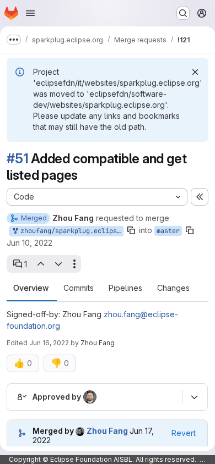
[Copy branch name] (131, 230)
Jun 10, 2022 (29, 242)
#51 (17, 159)
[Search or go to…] (183, 13)
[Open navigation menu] (30, 13)
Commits (78, 288)
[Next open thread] (58, 264)
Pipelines (125, 288)
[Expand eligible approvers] (194, 397)
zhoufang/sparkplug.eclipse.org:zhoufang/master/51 (70, 231)
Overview (31, 288)
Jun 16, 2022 (49, 343)
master (168, 231)
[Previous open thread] (40, 264)
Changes (173, 288)
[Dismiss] (195, 72)
